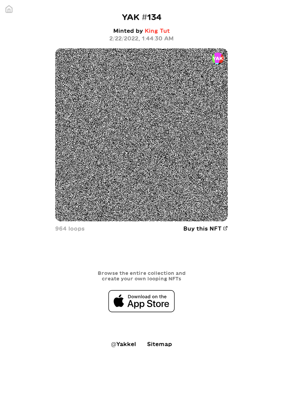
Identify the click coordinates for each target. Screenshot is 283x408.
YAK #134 (142, 17)
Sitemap (159, 344)
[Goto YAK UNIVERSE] (10, 10)
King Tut (157, 31)
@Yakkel (123, 344)
